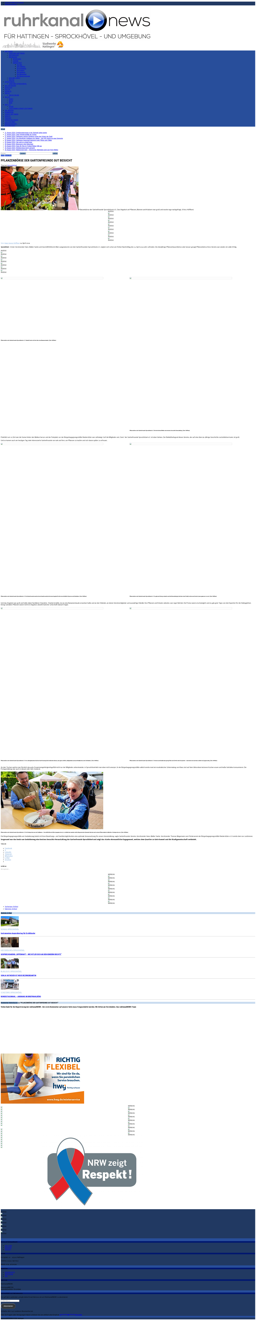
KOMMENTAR (9, 112)
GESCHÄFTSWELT (14, 78)
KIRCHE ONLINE (14, 95)
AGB (6, 1276)
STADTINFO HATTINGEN (16, 53)
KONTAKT (8, 1250)
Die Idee (19, 65)
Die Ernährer (20, 70)
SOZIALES (8, 91)
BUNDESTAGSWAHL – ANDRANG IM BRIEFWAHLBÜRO (21, 996)
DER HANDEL (21, 67)
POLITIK (7, 89)
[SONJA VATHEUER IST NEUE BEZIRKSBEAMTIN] (10, 968)
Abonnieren (8, 1306)
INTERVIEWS (17, 59)
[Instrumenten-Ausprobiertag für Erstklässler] (10, 926)
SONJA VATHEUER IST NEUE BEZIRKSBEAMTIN (18, 975)
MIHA (10, 103)
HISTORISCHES (14, 55)
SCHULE (4, 929)
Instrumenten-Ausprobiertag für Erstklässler (18, 933)
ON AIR (11, 107)
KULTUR (7, 97)
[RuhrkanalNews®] (128, 23)
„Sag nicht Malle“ (10, 122)
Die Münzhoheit (21, 74)
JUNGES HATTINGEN (11, 114)
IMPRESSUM (9, 1274)
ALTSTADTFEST (10, 126)
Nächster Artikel (11, 909)
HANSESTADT (17, 63)
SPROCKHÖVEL (10, 82)
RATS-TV (8, 105)
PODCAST (8, 118)
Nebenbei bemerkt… (11, 4)
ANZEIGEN (8, 1248)
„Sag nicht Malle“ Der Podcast (14, 3)
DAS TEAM (8, 1246)
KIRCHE (7, 93)
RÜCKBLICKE (13, 57)
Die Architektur (21, 69)
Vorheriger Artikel (11, 907)
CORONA (15, 61)
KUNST (11, 99)
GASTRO (11, 80)
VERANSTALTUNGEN (11, 120)
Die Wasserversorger (23, 76)
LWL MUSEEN (9, 110)
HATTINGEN (8, 51)
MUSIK (11, 101)
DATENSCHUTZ (10, 1272)
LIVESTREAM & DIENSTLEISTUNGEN (20, 108)
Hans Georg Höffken (12, 243)
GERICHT (8, 116)
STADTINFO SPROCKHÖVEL (18, 84)
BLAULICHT (8, 88)
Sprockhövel (12, 165)
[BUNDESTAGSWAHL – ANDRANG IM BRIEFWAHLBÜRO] (10, 989)
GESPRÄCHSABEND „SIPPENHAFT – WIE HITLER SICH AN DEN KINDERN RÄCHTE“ (31, 954)
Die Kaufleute (21, 72)
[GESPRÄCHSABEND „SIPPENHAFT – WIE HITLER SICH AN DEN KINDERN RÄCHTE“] (10, 947)
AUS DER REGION (10, 86)
